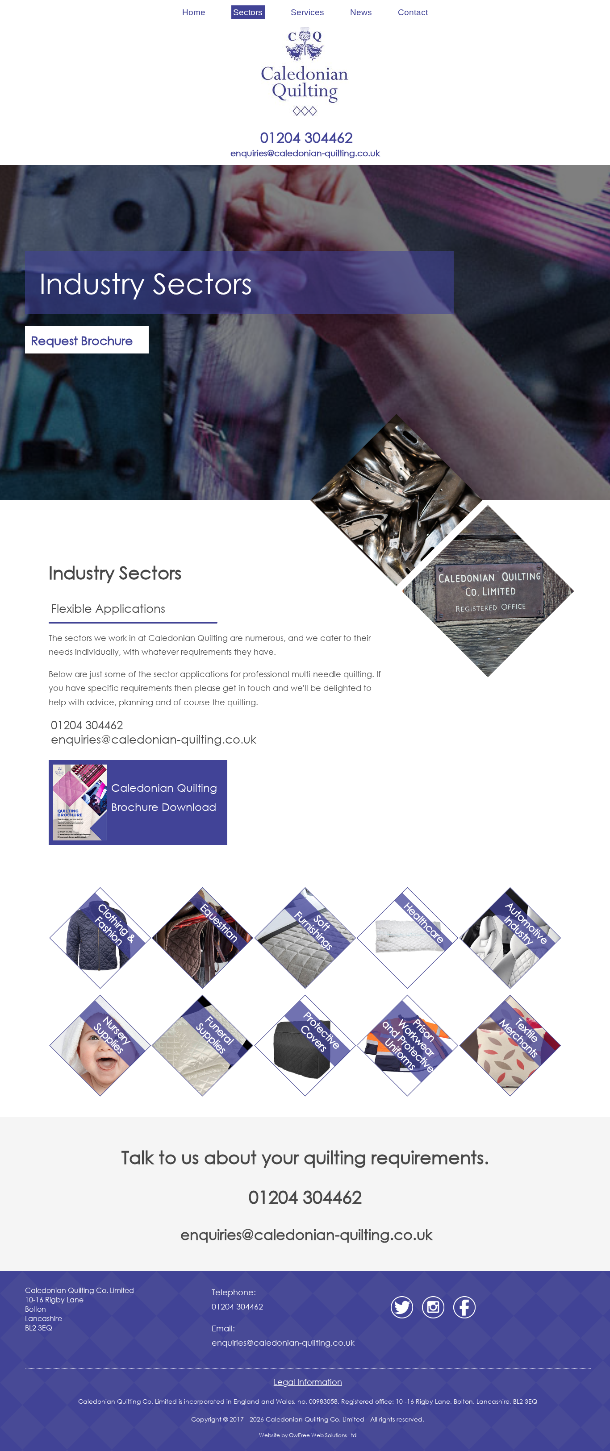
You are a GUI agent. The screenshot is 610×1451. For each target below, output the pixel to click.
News (361, 12)
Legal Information (308, 1381)
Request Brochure (82, 340)
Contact (413, 12)
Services (307, 12)
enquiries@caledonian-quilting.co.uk (306, 1234)
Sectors (248, 12)
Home (193, 12)
